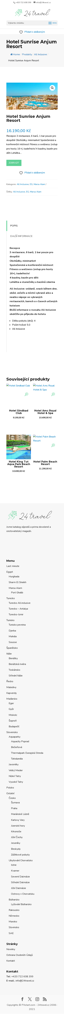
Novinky (10, 949)
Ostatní (10, 793)
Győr (11, 709)
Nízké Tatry (15, 776)
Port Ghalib (17, 592)
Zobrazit (14, 162)
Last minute (12, 566)
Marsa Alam (39, 184)
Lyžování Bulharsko (21, 904)
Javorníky (13, 764)
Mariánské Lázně (20, 814)
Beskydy (16, 849)
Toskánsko (14, 670)
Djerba (12, 630)
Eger (11, 703)
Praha (14, 808)
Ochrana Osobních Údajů (19, 955)
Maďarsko (11, 699)
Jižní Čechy (17, 837)
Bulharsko (14, 899)
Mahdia (13, 636)
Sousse (13, 642)
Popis (14, 225)
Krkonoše (16, 831)
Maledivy (11, 687)
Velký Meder (16, 770)
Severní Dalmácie (20, 876)
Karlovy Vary (18, 820)
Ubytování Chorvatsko (21, 860)
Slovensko (12, 732)
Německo (14, 916)
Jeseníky (15, 843)
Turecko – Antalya (18, 608)
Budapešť (14, 726)
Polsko (10, 787)
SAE (11, 933)
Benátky (13, 658)
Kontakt (10, 961)
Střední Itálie (16, 675)
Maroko (13, 921)
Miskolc (13, 715)
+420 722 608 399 (23, 2)
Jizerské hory (18, 825)
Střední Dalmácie (20, 882)
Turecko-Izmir (16, 614)
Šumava (15, 802)
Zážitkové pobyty (20, 854)
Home (16, 54)
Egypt (9, 572)
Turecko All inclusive (19, 603)
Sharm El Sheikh (17, 582)
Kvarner (15, 870)
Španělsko (12, 648)
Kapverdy (11, 693)
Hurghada (14, 576)
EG (31, 184)
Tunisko (10, 620)
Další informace (21, 236)
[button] (52, 88)
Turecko (10, 598)
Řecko (9, 681)
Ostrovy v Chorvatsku (22, 894)
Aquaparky (14, 736)
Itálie (9, 653)
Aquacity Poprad (20, 741)
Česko (12, 798)
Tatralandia (17, 758)
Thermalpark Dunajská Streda (27, 753)
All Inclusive (23, 184)
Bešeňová (16, 747)
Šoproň (13, 720)
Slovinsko (14, 927)
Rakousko (14, 910)
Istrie (13, 865)
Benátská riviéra (17, 664)
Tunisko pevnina (17, 624)
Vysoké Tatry (16, 782)
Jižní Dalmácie (18, 888)
